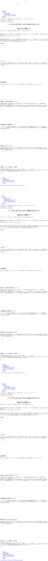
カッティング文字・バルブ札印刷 (9, 15)
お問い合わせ (4, 17)
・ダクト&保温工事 (5, 179)
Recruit (3, 16)
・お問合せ (4, 183)
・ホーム (3, 177)
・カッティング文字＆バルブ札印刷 (8, 181)
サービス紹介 (4, 12)
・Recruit (3, 182)
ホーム (3, 10)
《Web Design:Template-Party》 (18, 185)
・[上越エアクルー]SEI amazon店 (7, 555)
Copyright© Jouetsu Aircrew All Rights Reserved (6, 185)
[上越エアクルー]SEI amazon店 (9, 200)
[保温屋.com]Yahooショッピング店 (9, 14)
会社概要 (3, 11)
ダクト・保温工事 (7, 13)
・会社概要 (4, 178)
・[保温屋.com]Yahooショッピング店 (8, 180)
